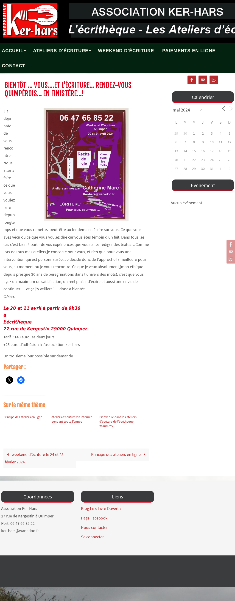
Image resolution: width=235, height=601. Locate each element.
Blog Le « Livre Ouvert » (101, 508)
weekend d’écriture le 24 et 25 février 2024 (34, 458)
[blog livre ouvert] (230, 259)
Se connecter (92, 536)
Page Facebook (94, 518)
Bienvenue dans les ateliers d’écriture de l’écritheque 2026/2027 (118, 421)
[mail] (230, 251)
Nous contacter (94, 527)
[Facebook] (230, 244)
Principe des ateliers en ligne (22, 417)
